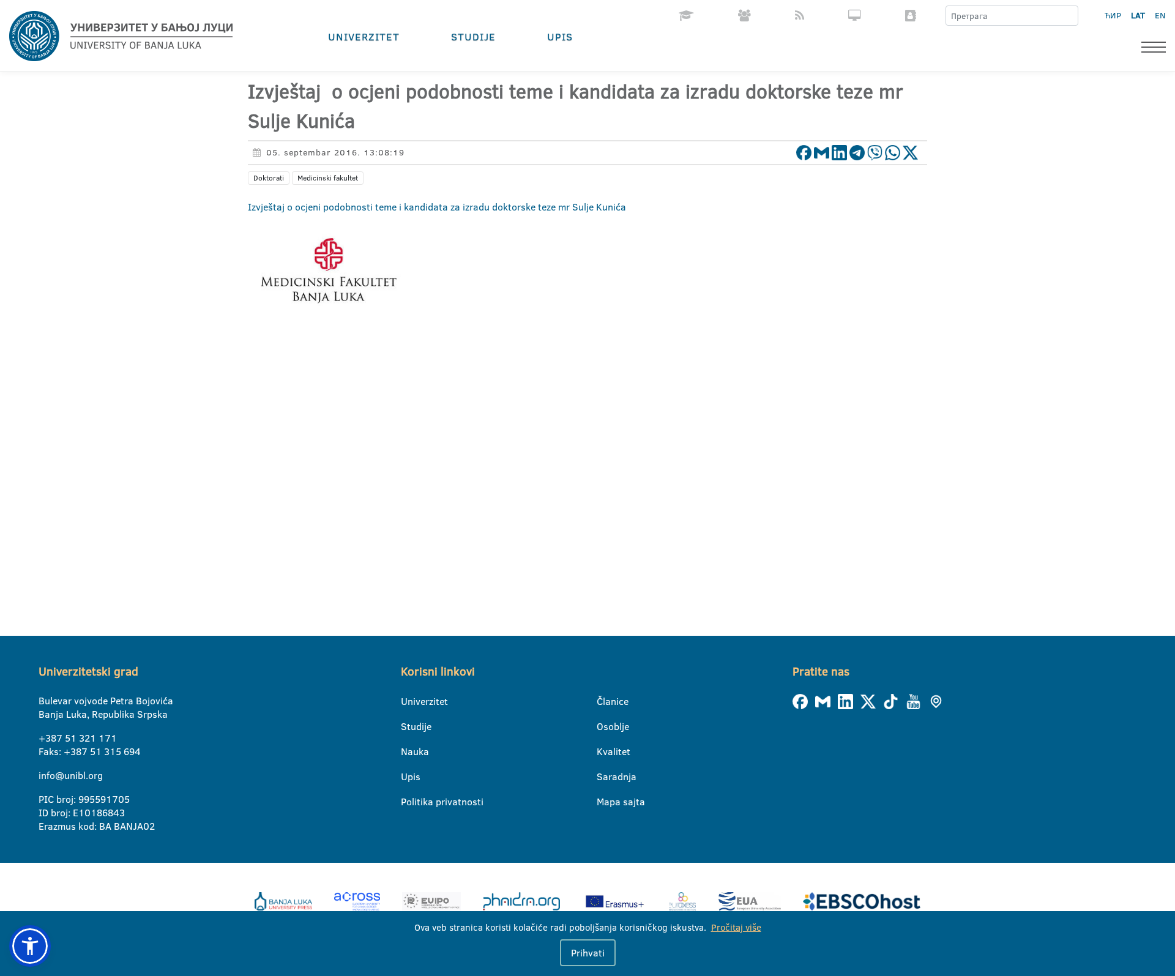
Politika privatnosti (408, 801)
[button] (30, 946)
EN (1160, 15)
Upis (560, 36)
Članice (604, 701)
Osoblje (604, 726)
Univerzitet (364, 36)
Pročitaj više (736, 927)
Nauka (408, 751)
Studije (473, 36)
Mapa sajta (604, 801)
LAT (1138, 15)
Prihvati (588, 952)
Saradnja (604, 776)
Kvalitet (604, 751)
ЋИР (1113, 15)
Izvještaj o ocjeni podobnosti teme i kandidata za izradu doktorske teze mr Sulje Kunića (437, 207)
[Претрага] (1068, 16)
